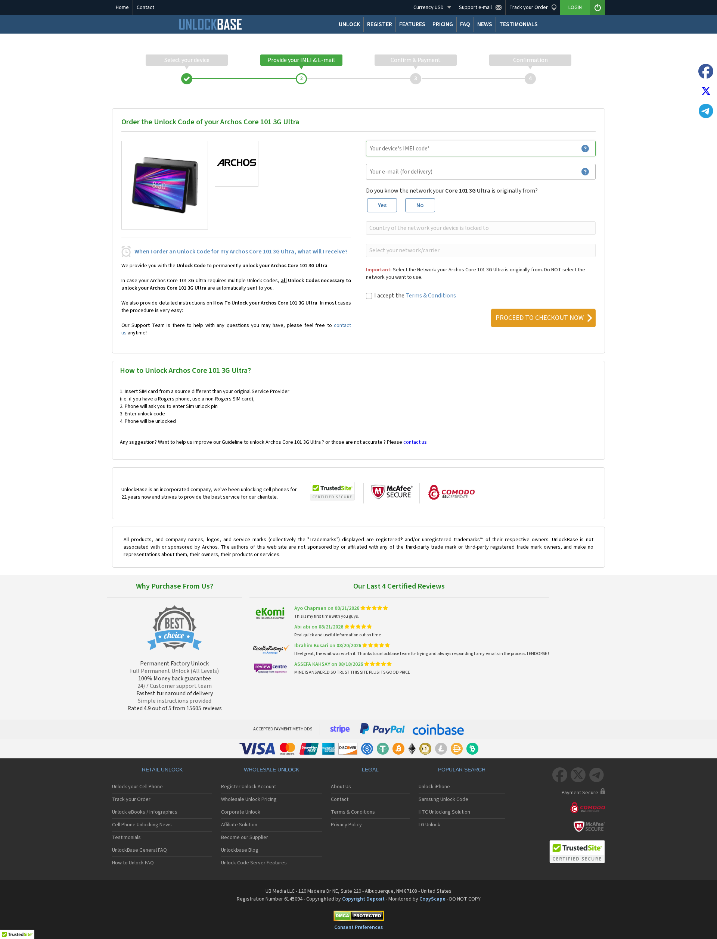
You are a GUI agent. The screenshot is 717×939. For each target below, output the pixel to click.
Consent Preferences (358, 927)
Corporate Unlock (240, 812)
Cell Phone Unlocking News (142, 825)
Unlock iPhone (434, 786)
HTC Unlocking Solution (444, 812)
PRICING (442, 24)
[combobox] (480, 228)
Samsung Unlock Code (443, 799)
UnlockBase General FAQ (139, 850)
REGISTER (379, 24)
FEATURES (412, 24)
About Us (341, 786)
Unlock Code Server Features (254, 863)
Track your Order (131, 799)
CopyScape (432, 899)
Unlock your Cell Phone (137, 786)
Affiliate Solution (239, 825)
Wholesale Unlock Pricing (249, 799)
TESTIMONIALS (518, 24)
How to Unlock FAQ (133, 863)
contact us (415, 442)
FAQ (465, 24)
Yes (382, 205)
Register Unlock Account (248, 786)
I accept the (415, 295)
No (420, 205)
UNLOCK (349, 24)
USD (428, 7)
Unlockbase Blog (239, 850)
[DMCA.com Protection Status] (358, 917)
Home (122, 7)
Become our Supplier (244, 837)
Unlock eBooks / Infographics (144, 812)
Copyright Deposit (363, 899)
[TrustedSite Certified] (332, 491)
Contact (145, 7)
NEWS (484, 24)
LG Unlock (429, 825)
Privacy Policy (346, 825)
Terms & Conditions (431, 295)
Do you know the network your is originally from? (452, 190)
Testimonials (126, 837)
